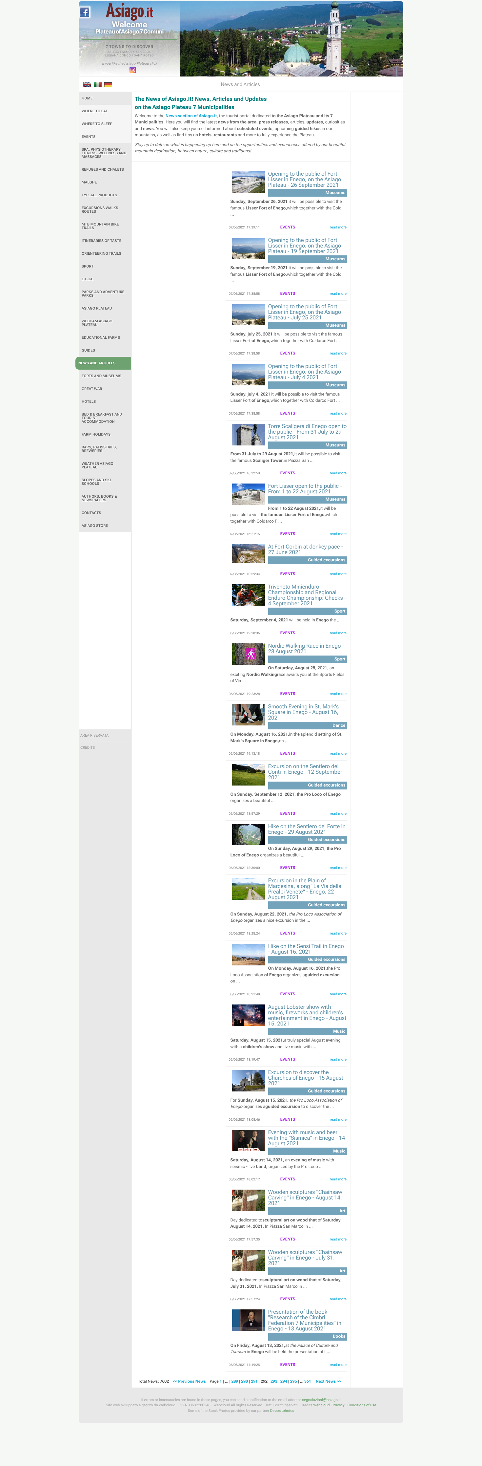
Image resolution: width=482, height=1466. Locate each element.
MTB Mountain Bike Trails (100, 226)
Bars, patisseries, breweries (99, 449)
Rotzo (148, 55)
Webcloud (321, 1405)
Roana (137, 55)
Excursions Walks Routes (100, 210)
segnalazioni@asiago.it (321, 1400)
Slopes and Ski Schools (96, 482)
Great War (92, 389)
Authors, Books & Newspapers (99, 498)
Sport (87, 266)
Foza (135, 52)
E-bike (87, 279)
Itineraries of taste (101, 241)
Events (88, 137)
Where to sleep (97, 124)
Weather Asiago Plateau (97, 465)
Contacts (91, 513)
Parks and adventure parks (103, 294)
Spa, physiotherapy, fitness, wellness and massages (104, 153)
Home (87, 98)
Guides (88, 350)
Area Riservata (94, 735)
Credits (87, 747)
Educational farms (101, 337)
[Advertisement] (105, 630)
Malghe (89, 182)
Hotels (89, 401)
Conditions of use (362, 1405)
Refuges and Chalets (103, 169)
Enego (125, 52)
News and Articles (96, 363)
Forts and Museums (101, 376)
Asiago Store (95, 526)
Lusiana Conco (118, 55)
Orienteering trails (101, 253)
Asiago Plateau (97, 308)
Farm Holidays (96, 434)
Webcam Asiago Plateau (97, 323)
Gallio (145, 52)
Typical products (99, 195)
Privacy (339, 1405)
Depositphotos (282, 1411)
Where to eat (95, 111)
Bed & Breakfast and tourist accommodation (102, 418)
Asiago (113, 52)
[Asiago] (129, 12)
